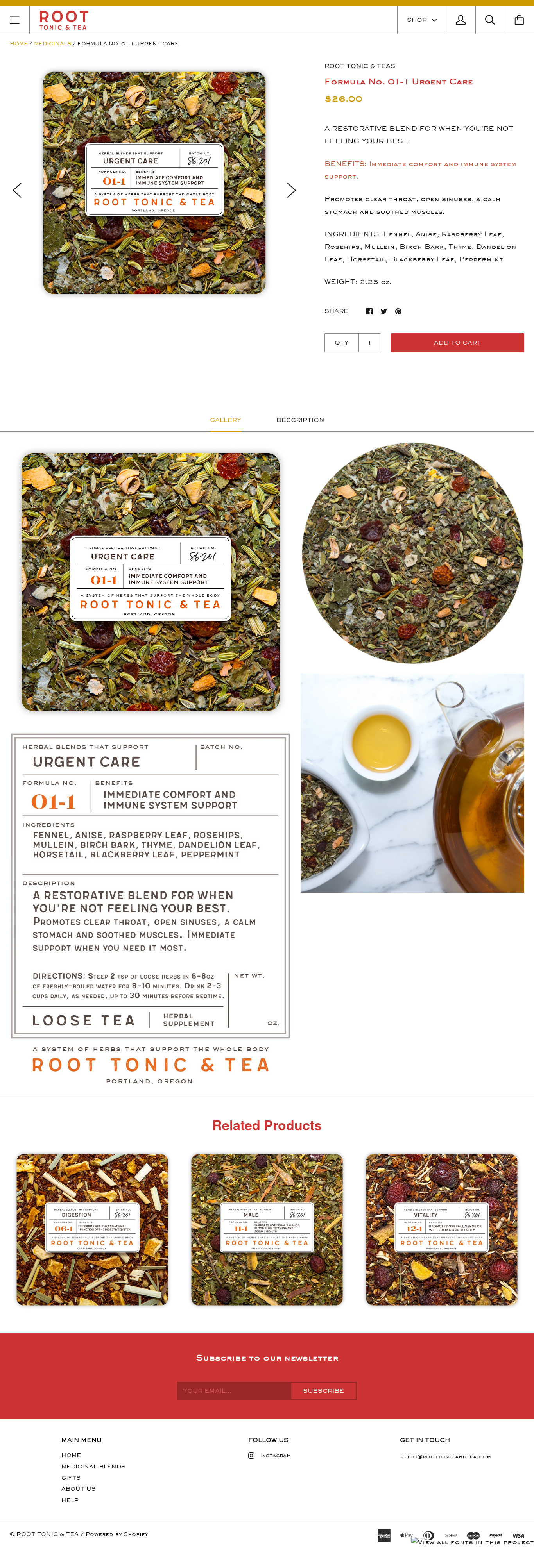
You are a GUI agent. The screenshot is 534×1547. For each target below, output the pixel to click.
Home (19, 43)
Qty (342, 342)
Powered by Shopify (117, 1534)
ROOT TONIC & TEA (47, 1534)
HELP (70, 1500)
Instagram (275, 1455)
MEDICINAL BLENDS (93, 1466)
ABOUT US (78, 1489)
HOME (71, 1455)
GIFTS (71, 1478)
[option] (154, 183)
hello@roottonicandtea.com (445, 1456)
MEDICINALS (52, 43)
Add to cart (457, 342)
